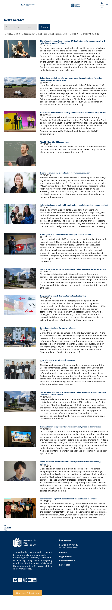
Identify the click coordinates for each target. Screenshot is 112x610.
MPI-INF (75, 34)
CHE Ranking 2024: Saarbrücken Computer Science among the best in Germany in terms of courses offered (73, 393)
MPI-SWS (87, 34)
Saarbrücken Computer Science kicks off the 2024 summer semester (68, 499)
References (64, 564)
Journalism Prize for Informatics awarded (57, 360)
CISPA (10, 34)
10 (8, 528)
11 (10, 528)
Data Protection (67, 560)
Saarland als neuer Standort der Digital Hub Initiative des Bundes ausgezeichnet (73, 112)
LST (67, 34)
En (102, 3)
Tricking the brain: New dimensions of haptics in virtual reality (66, 234)
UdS (97, 34)
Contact (63, 552)
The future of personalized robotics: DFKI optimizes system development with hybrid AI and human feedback (72, 42)
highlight (42, 34)
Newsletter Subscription (27, 593)
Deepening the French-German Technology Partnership (63, 296)
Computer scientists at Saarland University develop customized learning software (70, 462)
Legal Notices (65, 556)
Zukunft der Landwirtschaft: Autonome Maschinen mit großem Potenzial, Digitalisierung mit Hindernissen (71, 79)
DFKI (18, 34)
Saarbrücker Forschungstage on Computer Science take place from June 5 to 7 (73, 269)
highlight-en (56, 34)
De (102, 7)
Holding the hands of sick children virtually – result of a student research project (74, 205)
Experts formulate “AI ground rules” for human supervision (65, 173)
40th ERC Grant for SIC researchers (54, 142)
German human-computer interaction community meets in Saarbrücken (70, 427)
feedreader (29, 34)
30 (5, 530)
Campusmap (65, 540)
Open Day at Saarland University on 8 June (58, 328)
